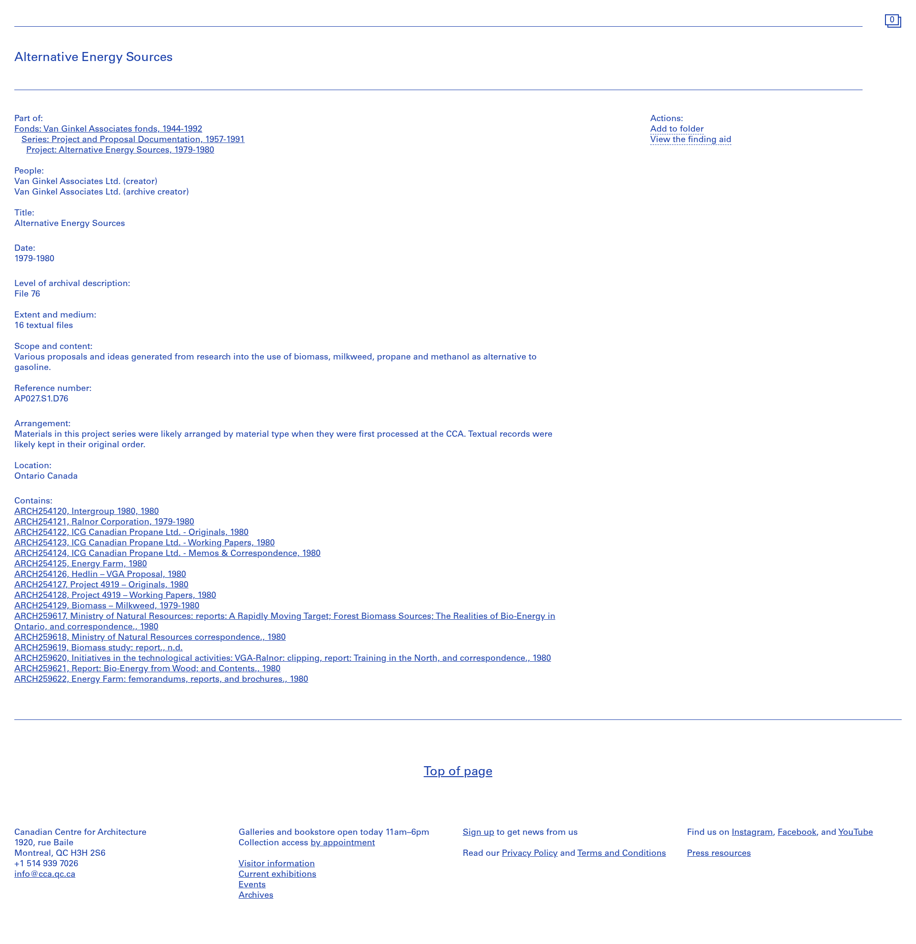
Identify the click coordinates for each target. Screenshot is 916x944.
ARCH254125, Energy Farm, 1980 (80, 564)
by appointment (343, 843)
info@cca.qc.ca (44, 875)
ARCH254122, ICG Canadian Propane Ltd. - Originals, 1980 (131, 533)
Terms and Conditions (621, 854)
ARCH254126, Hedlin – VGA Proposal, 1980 (100, 575)
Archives (256, 896)
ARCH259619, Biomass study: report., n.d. (98, 648)
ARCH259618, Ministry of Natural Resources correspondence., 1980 (150, 638)
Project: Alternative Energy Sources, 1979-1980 (120, 150)
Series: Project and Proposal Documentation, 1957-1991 (133, 140)
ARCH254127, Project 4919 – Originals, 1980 (101, 585)
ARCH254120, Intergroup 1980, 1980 (86, 512)
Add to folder (677, 129)
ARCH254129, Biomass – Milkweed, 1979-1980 (106, 606)
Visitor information (277, 864)
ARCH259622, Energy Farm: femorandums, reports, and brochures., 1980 (161, 680)
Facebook (797, 833)
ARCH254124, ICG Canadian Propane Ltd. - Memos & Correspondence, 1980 (167, 554)
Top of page (458, 772)
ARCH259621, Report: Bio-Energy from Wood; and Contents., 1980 (147, 669)
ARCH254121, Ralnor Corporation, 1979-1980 (104, 522)
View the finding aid (690, 140)
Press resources (719, 854)
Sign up (478, 833)
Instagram (752, 833)
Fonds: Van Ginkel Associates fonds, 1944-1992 (108, 129)
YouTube (855, 833)
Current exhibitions (277, 875)
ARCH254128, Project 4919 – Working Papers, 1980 (115, 596)
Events (252, 885)
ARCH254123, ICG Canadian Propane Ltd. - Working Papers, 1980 (144, 543)
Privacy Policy (530, 854)
